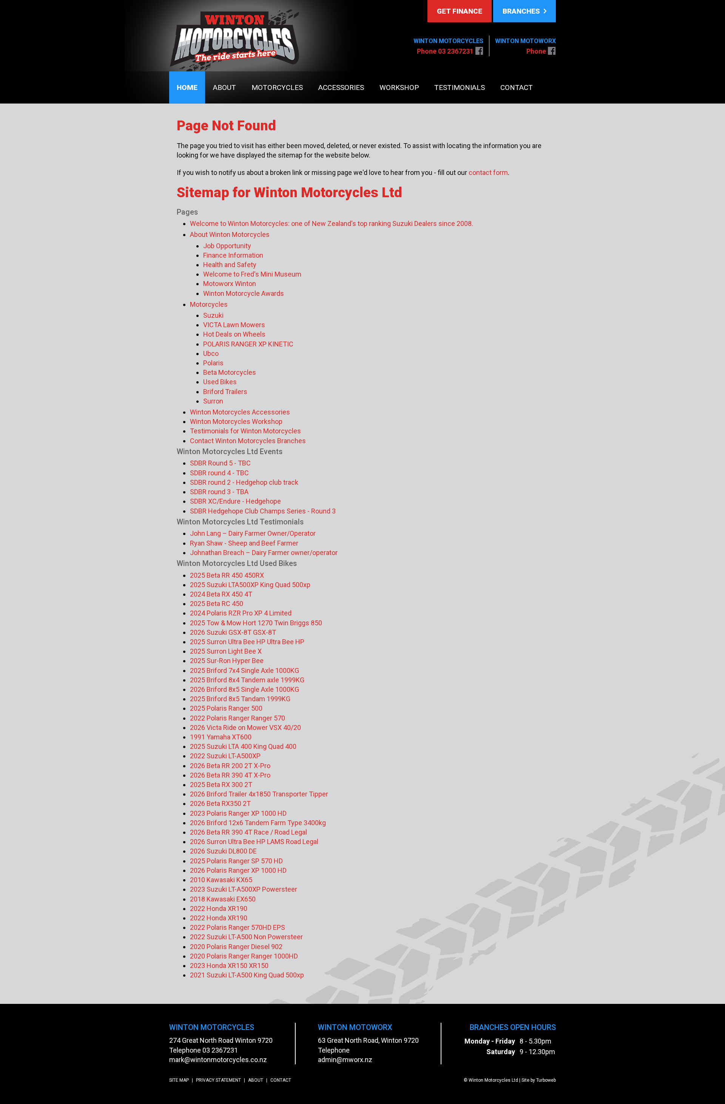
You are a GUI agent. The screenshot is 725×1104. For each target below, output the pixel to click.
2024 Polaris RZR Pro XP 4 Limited (241, 613)
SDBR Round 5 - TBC (220, 463)
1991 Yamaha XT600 (220, 737)
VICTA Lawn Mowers (234, 325)
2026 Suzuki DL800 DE (223, 851)
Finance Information (233, 255)
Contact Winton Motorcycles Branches (248, 441)
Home (187, 87)
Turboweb (546, 1080)
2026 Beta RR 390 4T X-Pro (230, 775)
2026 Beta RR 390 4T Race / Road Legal (248, 832)
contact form (488, 172)
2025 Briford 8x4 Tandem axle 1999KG (247, 680)
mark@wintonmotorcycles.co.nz (218, 1060)
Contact (516, 87)
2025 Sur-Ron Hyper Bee (227, 661)
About (224, 87)
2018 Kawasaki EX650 (223, 899)
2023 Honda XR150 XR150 (229, 965)
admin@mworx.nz (345, 1060)
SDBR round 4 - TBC (219, 473)
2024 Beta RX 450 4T (221, 594)
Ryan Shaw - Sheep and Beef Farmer (244, 543)
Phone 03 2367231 (445, 51)
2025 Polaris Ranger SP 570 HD (236, 861)
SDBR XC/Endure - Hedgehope (235, 501)
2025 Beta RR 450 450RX (227, 575)
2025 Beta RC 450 (216, 604)
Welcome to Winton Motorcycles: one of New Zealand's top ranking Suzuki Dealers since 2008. (331, 223)
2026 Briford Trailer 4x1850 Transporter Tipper (259, 794)
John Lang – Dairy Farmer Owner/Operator (253, 533)
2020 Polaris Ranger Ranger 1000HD (244, 956)
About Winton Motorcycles (230, 234)
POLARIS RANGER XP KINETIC (248, 344)
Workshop (399, 87)
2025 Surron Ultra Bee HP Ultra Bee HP (247, 642)
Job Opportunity (227, 246)
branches (522, 11)
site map (179, 1080)
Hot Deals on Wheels (234, 334)
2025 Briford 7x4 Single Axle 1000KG (244, 670)
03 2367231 (220, 1050)
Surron (213, 401)
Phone (536, 51)
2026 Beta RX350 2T (220, 803)
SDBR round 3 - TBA (219, 492)
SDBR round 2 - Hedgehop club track (244, 482)
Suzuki (213, 315)
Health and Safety (229, 265)
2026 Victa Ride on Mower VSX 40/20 (245, 727)
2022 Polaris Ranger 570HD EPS (237, 927)
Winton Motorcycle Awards (243, 293)
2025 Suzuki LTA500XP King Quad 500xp (250, 585)
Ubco (211, 353)
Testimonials (459, 87)
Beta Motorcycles (229, 372)
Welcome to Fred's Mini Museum (252, 274)
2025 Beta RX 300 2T (221, 785)
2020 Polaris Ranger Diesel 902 (236, 947)
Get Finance (459, 11)
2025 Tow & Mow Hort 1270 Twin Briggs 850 (256, 623)
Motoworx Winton (229, 284)
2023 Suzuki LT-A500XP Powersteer (243, 889)
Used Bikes (220, 382)
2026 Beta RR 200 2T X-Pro (230, 766)
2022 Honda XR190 (218, 908)
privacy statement (218, 1080)
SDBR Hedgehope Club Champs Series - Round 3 (263, 511)
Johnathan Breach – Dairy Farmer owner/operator (264, 553)
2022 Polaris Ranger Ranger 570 (237, 718)
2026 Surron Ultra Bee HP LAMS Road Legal (254, 842)
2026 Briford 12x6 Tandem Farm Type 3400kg (258, 823)
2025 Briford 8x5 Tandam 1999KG (240, 699)
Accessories (341, 87)
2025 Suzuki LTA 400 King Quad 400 (243, 746)
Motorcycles (277, 87)
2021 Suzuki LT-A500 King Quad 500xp (247, 975)
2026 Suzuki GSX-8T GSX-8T (233, 632)
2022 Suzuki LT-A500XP (225, 756)
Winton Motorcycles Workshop (236, 421)
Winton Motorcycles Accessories (240, 412)
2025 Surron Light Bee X (226, 651)
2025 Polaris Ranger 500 (226, 708)
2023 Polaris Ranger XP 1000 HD (238, 813)
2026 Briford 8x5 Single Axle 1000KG (244, 689)
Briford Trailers (225, 392)
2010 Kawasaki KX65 (221, 880)
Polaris (213, 363)
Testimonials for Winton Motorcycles (245, 431)
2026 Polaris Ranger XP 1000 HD (238, 870)
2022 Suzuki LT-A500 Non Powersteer (246, 937)
